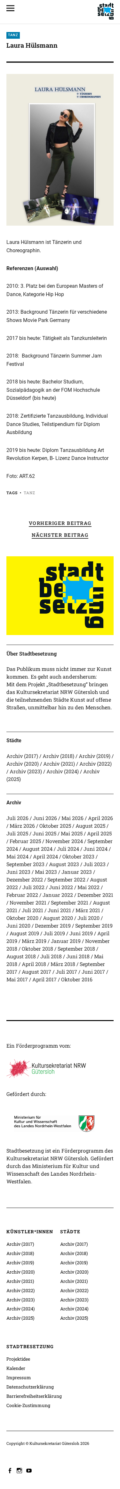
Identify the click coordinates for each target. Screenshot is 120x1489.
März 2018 (63, 964)
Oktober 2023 (78, 856)
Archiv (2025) (20, 1318)
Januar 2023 (76, 871)
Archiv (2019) (94, 756)
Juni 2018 (78, 956)
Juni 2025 (44, 833)
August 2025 (90, 825)
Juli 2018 (51, 956)
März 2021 (88, 910)
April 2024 (45, 856)
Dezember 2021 (95, 894)
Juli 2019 (54, 933)
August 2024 (37, 848)
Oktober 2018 (37, 948)
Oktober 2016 (76, 979)
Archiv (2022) (95, 763)
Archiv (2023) (26, 771)
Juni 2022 (61, 887)
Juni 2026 (45, 818)
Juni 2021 (59, 910)
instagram (20, 1470)
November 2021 (28, 902)
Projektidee (18, 1359)
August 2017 (36, 971)
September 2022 (66, 879)
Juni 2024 (96, 848)
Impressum (18, 1377)
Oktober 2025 (55, 825)
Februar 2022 (22, 894)
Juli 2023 (95, 864)
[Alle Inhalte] (12, 8)
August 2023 (64, 864)
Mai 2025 (72, 833)
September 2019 (94, 925)
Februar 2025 (25, 841)
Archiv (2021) (59, 763)
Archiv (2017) (22, 756)
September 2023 (25, 864)
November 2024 (64, 841)
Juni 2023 (18, 871)
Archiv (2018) (58, 756)
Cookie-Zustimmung (28, 1405)
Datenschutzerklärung (30, 1387)
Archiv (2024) (62, 771)
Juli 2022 (33, 887)
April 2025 (99, 833)
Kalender (15, 1368)
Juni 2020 (18, 925)
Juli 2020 (88, 917)
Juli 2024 (68, 848)
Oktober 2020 (22, 917)
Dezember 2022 (24, 879)
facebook (10, 1470)
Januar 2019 (66, 941)
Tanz (13, 35)
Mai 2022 (88, 887)
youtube (30, 1470)
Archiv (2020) (22, 763)
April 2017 (44, 979)
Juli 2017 (66, 971)
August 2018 (21, 956)
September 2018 (76, 948)
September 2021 (69, 902)
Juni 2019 (81, 933)
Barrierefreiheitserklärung (34, 1396)
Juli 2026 (17, 818)
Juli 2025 (17, 833)
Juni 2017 (93, 971)
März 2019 (34, 941)
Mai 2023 (46, 871)
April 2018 (34, 964)
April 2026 (100, 818)
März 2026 (22, 825)
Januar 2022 (58, 894)
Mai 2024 (17, 856)
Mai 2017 (17, 979)
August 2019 (24, 933)
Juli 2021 (32, 910)
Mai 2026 (72, 818)
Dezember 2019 (53, 925)
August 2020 (58, 917)
